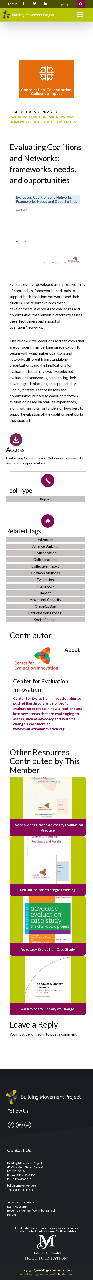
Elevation (67, 1274)
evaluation (45, 579)
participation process (45, 613)
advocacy (45, 539)
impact (45, 593)
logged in (37, 1034)
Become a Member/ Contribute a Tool (31, 1210)
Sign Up (63, 4)
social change (45, 619)
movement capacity (45, 599)
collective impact (45, 566)
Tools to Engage (39, 112)
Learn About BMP (18, 1206)
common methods (45, 573)
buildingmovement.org (21, 1185)
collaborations (45, 559)
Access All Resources (21, 1202)
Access (15, 449)
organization (45, 606)
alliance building (45, 546)
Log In (12, 4)
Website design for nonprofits (39, 1274)
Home (14, 112)
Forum (11, 1214)
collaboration (45, 553)
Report (45, 499)
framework (45, 586)
